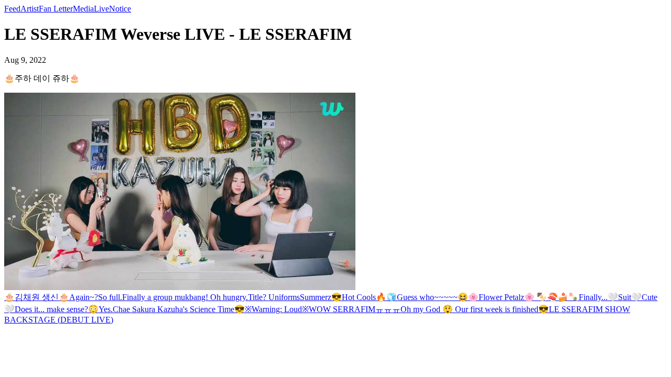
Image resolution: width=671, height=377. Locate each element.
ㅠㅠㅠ (388, 309)
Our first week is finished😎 (502, 309)
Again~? (83, 297)
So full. (110, 297)
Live (101, 8)
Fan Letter (56, 8)
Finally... (593, 297)
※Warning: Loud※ (277, 309)
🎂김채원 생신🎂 (36, 297)
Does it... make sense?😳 (57, 309)
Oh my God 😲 (428, 309)
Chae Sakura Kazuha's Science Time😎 (179, 309)
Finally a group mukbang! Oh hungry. (185, 297)
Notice (120, 8)
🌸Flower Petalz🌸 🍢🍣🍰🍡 (523, 297)
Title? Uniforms (274, 297)
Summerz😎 (321, 297)
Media (83, 8)
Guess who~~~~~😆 (432, 297)
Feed (12, 8)
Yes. (106, 309)
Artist (29, 8)
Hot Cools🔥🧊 (369, 297)
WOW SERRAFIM (342, 309)
